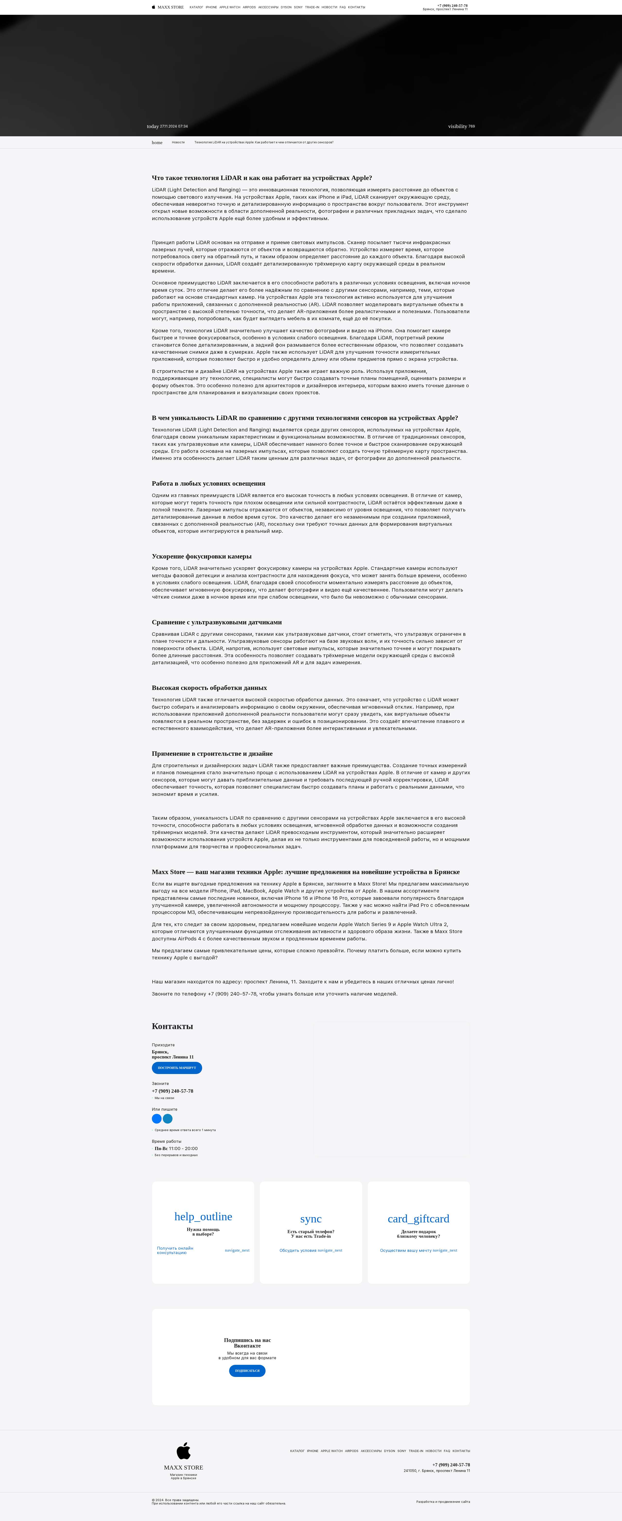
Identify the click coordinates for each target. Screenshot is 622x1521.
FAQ (343, 7)
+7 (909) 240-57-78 (452, 6)
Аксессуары (268, 7)
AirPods (249, 7)
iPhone (211, 7)
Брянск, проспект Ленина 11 (445, 9)
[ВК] (157, 1119)
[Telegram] (168, 1119)
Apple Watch (229, 7)
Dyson (286, 7)
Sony (298, 7)
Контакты (356, 7)
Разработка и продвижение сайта (443, 1502)
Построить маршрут (177, 1068)
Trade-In (312, 7)
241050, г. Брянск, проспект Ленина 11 (437, 1471)
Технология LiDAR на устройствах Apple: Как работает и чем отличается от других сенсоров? (264, 142)
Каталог (196, 7)
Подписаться (247, 1371)
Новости (329, 7)
